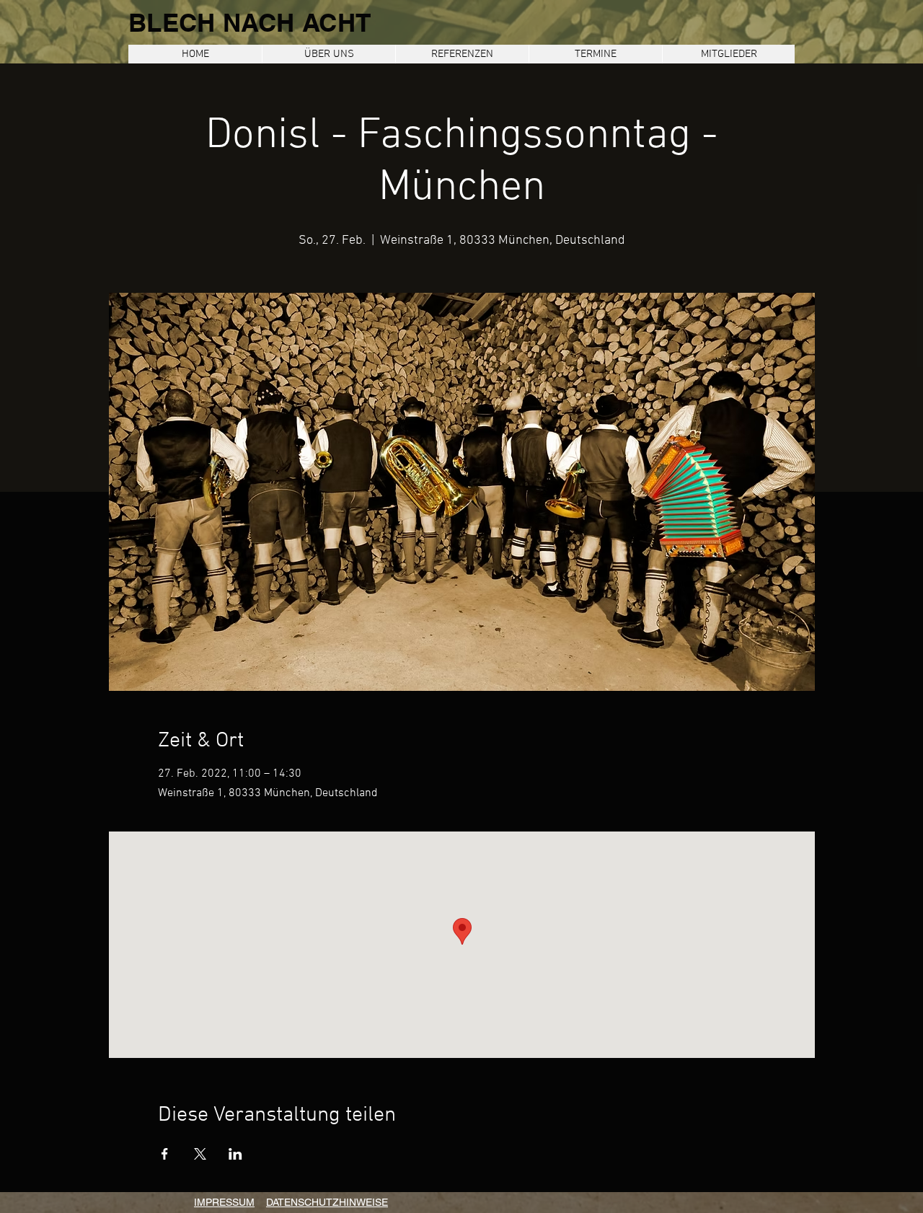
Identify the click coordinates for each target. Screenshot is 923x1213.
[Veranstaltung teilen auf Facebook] (165, 1154)
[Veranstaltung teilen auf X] (200, 1154)
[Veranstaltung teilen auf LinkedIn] (235, 1154)
